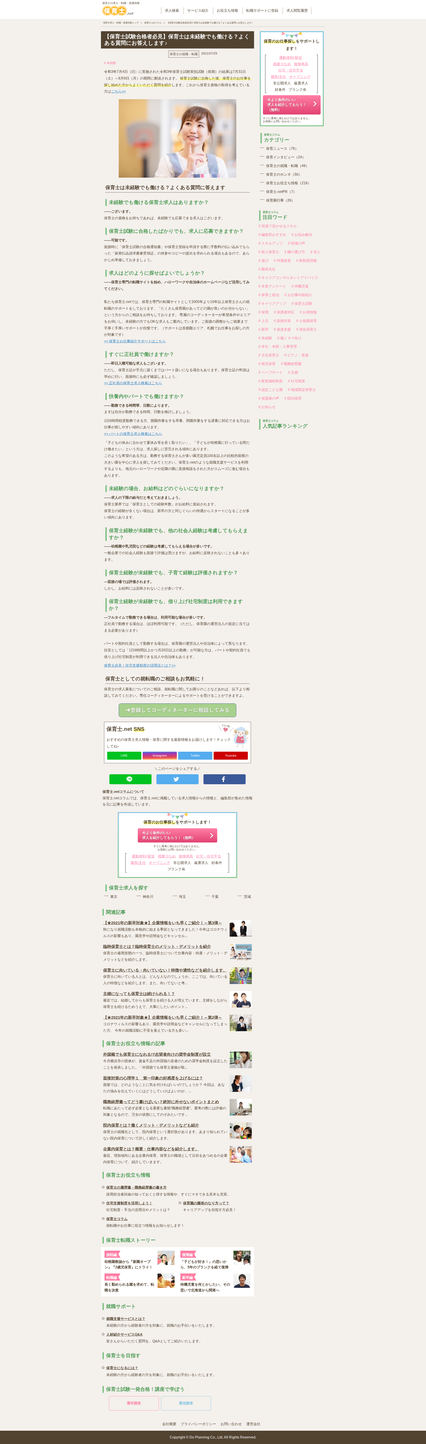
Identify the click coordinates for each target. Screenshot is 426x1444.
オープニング (159, 863)
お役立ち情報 (227, 10)
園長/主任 (138, 863)
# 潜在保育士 (306, 329)
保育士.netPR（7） (281, 192)
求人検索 (172, 10)
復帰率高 (186, 856)
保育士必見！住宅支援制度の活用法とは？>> (140, 665)
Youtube (231, 755)
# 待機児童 (300, 286)
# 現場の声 (296, 243)
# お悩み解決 (302, 235)
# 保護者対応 (284, 312)
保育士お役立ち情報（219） (288, 183)
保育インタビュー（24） (286, 157)
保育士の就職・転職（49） (287, 166)
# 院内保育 (293, 398)
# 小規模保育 (306, 321)
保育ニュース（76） (282, 148)
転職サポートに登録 (262, 10)
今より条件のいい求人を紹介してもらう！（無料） (168, 835)
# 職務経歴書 (291, 364)
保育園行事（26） (280, 200)
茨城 (247, 897)
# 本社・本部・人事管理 (277, 346)
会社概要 (169, 1424)
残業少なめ (167, 856)
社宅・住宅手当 (208, 856)
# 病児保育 (267, 364)
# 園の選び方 (294, 252)
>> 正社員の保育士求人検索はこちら (133, 383)
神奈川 (148, 897)
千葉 (215, 897)
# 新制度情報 (306, 260)
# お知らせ (267, 407)
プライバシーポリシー (198, 1424)
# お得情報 (308, 312)
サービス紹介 (198, 10)
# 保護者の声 (268, 398)
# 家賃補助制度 (270, 381)
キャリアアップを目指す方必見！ (209, 1206)
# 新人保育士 (268, 252)
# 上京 (263, 321)
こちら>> (118, 91)
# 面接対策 (282, 321)
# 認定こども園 (270, 390)
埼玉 (182, 897)
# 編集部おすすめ (272, 235)
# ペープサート (270, 372)
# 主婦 (293, 372)
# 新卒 (263, 329)
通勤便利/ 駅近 (143, 856)
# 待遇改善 (282, 260)
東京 (113, 897)
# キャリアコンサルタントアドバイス (288, 277)
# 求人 (315, 252)
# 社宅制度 (296, 381)
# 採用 (263, 312)
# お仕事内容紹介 (298, 295)
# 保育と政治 (268, 295)
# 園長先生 (267, 269)
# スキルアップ (270, 243)
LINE (124, 755)
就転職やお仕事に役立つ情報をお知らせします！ (145, 1222)
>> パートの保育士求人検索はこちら (133, 434)
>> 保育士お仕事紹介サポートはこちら (135, 341)
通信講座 (186, 1403)
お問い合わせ (231, 1424)
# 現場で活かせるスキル (277, 226)
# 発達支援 (282, 329)
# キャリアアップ (272, 303)
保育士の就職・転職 (184, 54)
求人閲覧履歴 (297, 10)
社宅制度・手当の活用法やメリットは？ (138, 1206)
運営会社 (253, 1424)
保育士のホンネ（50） (284, 174)
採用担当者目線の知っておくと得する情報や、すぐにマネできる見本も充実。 (168, 1191)
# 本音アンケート (272, 286)
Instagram (160, 755)
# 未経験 (110, 63)
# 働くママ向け (289, 338)
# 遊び (263, 260)
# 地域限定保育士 (302, 390)
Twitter (195, 755)
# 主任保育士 (268, 355)
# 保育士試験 (302, 303)
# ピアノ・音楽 (296, 355)
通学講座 (134, 1403)
